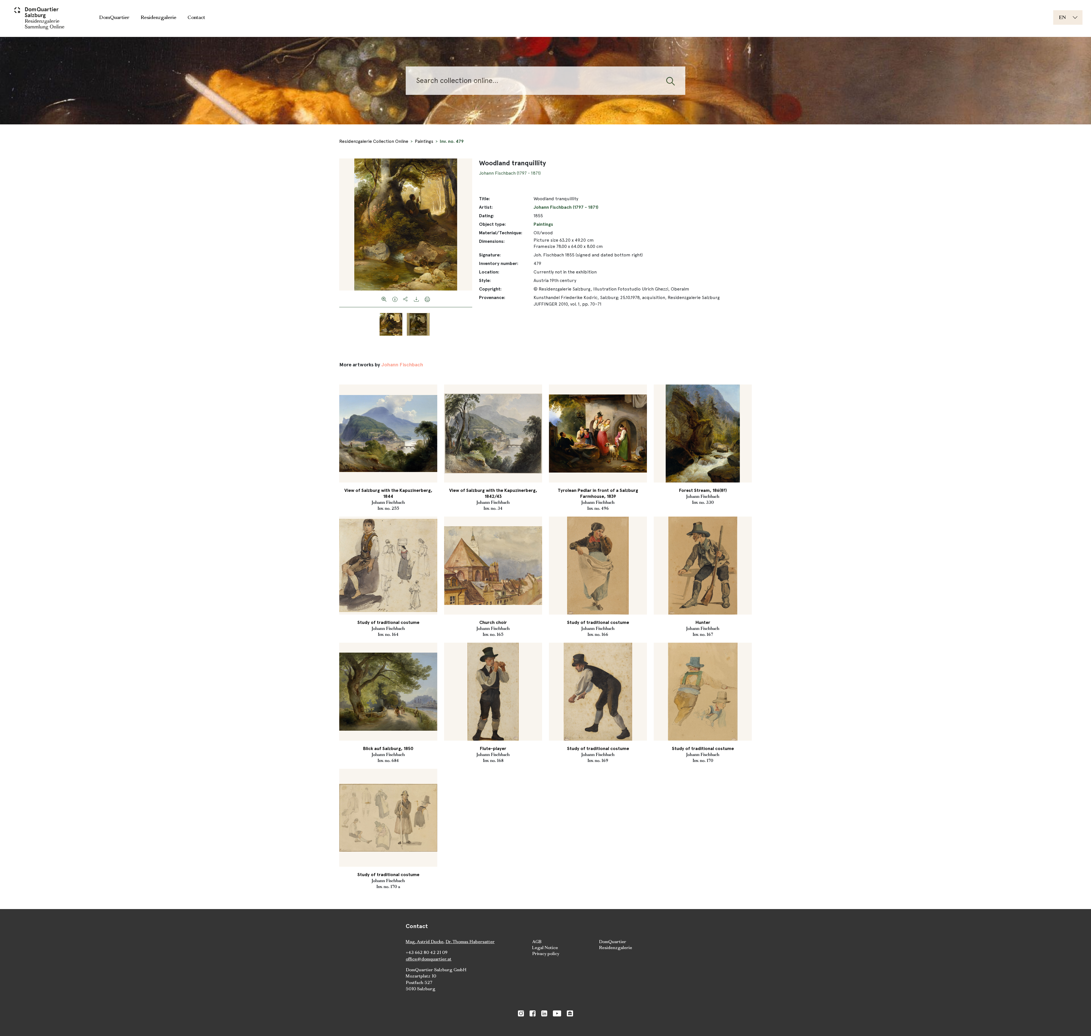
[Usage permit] (394, 298)
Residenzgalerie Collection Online (373, 141)
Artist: (486, 207)
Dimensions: (492, 241)
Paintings (424, 141)
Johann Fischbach (402, 364)
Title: (484, 198)
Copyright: (490, 289)
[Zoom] (384, 298)
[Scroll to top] (1078, 1023)
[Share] (405, 298)
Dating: (486, 215)
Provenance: (492, 297)
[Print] (427, 298)
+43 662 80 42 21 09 (426, 952)
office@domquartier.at (428, 959)
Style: (485, 280)
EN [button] (1062, 17)
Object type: (492, 224)
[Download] (416, 298)
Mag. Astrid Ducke (425, 942)
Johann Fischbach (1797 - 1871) (510, 173)
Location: (489, 272)
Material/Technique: (500, 232)
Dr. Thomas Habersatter (470, 942)
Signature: (490, 255)
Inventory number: (498, 263)
